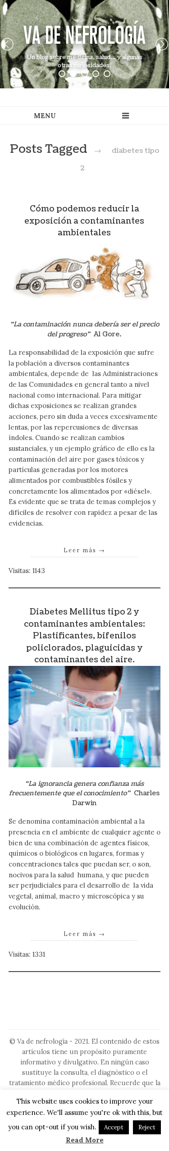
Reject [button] (146, 1127)
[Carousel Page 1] (62, 73)
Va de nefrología (84, 35)
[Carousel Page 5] (107, 73)
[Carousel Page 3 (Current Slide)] (84, 73)
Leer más (84, 550)
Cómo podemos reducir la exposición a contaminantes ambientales (84, 220)
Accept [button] (113, 1127)
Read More (85, 1140)
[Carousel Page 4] (95, 73)
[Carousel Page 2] (73, 73)
